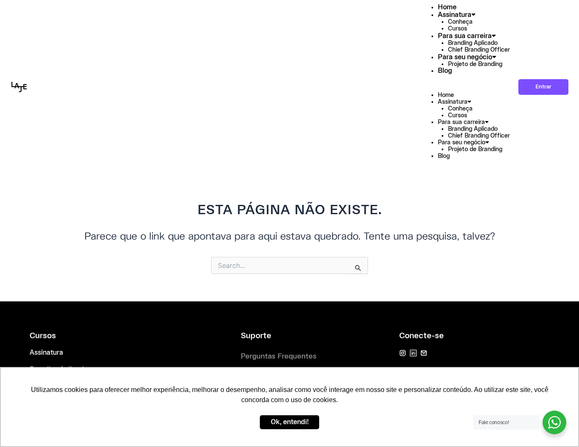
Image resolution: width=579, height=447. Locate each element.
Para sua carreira (465, 36)
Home (447, 7)
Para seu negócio (465, 57)
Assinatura (454, 15)
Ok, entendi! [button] (290, 422)
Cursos (457, 29)
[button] (464, 88)
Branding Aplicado (473, 43)
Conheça (460, 22)
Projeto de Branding (475, 64)
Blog (445, 70)
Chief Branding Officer (479, 50)
